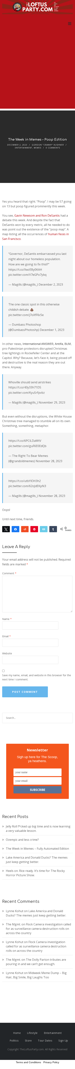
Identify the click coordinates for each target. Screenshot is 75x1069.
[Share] (15, 529)
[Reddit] (25, 529)
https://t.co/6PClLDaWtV (24, 441)
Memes (37, 148)
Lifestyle (32, 1033)
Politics (14, 1040)
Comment (9, 573)
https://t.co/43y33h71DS (24, 387)
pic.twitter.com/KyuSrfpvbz (26, 393)
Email (6, 636)
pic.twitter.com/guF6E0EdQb (27, 446)
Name (7, 619)
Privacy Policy (51, 1062)
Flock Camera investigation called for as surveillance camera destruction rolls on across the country (38, 928)
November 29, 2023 (52, 402)
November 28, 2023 (49, 461)
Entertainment (23, 148)
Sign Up (63, 1040)
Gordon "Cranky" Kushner (48, 145)
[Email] (43, 529)
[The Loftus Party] (37, 7)
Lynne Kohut (14, 911)
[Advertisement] (37, 71)
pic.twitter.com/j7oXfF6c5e (26, 315)
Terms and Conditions (28, 1062)
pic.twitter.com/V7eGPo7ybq (27, 275)
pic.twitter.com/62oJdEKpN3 (27, 486)
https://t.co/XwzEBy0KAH (25, 270)
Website (7, 653)
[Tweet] (6, 529)
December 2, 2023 (51, 284)
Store (28, 1040)
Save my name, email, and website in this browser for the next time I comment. (36, 677)
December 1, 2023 (52, 330)
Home (17, 1033)
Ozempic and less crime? (22, 840)
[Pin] (34, 529)
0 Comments (53, 148)
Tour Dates (45, 1040)
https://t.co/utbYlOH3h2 (24, 481)
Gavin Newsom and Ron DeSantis (37, 216)
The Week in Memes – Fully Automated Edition (37, 849)
